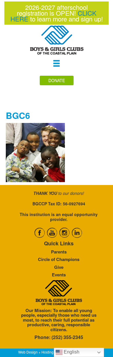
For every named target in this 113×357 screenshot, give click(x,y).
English (71, 351)
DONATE (56, 80)
